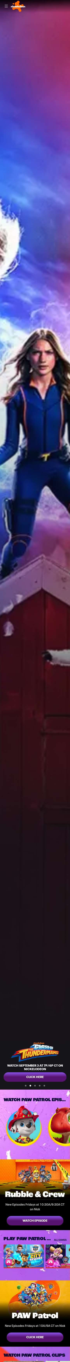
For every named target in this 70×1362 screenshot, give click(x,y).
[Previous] (2, 1126)
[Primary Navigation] (6, 6)
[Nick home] (18, 6)
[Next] (68, 1126)
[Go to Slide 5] (44, 1085)
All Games (60, 1239)
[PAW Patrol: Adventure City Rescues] (24, 1255)
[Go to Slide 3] (35, 1085)
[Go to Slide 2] (30, 1085)
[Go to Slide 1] (25, 1085)
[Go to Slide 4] (39, 1085)
